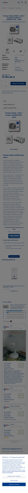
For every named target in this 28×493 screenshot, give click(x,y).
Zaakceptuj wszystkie (14, 484)
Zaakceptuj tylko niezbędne (14, 476)
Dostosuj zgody (14, 480)
